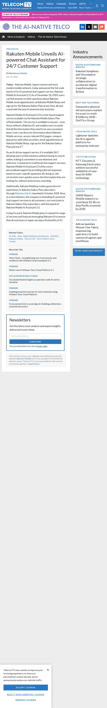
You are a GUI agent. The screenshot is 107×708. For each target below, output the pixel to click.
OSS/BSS (54, 236)
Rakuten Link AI (23, 193)
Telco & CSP (29, 239)
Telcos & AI (12, 49)
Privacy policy (42, 346)
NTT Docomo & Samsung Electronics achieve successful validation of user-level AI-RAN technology (88, 169)
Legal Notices (34, 364)
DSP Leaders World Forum (23, 276)
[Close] (48, 670)
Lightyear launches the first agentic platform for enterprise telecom (87, 140)
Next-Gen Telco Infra (87, 102)
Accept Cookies (25, 687)
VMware (13, 254)
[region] (25, 686)
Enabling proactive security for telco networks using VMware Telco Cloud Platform (33, 293)
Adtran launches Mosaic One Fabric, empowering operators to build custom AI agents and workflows (88, 232)
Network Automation (33, 14)
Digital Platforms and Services (51, 7)
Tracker (12, 241)
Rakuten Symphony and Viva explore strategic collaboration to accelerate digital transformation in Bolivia (87, 81)
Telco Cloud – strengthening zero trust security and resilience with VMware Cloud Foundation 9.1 (32, 259)
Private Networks (87, 14)
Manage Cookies (25, 700)
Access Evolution (11, 14)
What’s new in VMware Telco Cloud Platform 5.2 (31, 270)
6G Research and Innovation (62, 14)
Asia (19, 236)
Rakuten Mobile (19, 73)
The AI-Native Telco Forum (52, 36)
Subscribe (35, 341)
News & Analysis (16, 36)
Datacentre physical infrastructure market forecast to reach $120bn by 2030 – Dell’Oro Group (89, 113)
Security (7, 18)
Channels (61, 3)
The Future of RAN (86, 156)
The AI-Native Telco (45, 239)
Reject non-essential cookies (25, 694)
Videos (50, 3)
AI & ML (12, 236)
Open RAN (72, 7)
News (40, 3)
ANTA (82, 3)
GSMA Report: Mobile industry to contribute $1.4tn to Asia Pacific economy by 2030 (88, 202)
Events (72, 3)
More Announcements (89, 251)
